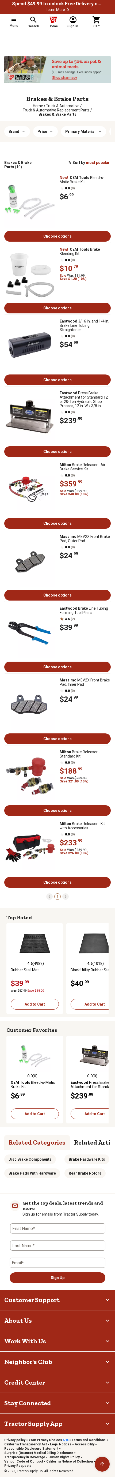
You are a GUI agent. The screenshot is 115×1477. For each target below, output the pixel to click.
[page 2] (66, 896)
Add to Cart (35, 1004)
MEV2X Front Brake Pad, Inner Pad (85, 682)
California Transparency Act (25, 1444)
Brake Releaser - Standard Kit (80, 754)
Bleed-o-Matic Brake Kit (82, 179)
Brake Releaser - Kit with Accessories (82, 826)
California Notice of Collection (69, 1461)
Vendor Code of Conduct (23, 1461)
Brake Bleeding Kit (80, 251)
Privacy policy (14, 1440)
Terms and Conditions (89, 1440)
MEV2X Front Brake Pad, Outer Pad (85, 538)
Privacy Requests (17, 1465)
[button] (68, 9)
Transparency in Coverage (24, 1457)
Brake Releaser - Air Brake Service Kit (82, 467)
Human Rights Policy (64, 1457)
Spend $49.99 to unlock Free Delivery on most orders (57, 3)
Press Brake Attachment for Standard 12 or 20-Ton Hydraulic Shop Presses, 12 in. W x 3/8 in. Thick (84, 399)
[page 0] (49, 896)
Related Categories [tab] (37, 1142)
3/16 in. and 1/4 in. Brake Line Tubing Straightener (84, 325)
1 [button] (58, 896)
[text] (57, 114)
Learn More (55, 10)
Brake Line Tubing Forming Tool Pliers (84, 610)
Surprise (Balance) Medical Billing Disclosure (38, 1452)
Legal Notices (60, 1444)
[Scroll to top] (102, 1464)
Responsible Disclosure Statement (31, 1448)
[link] (38, 106)
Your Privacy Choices (45, 1440)
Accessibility (84, 1444)
